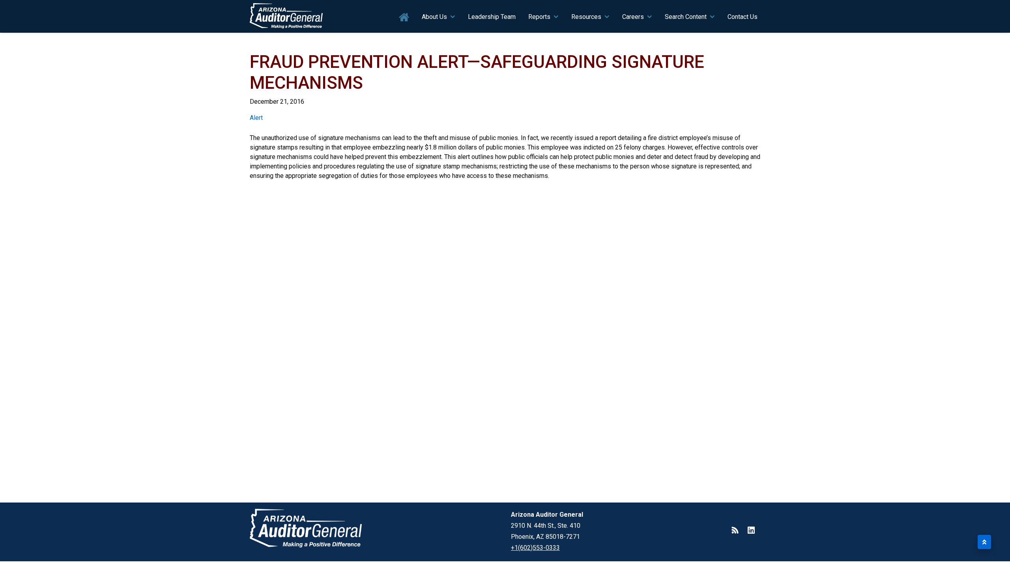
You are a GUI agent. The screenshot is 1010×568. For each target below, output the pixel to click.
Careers (633, 17)
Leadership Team (492, 17)
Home (404, 17)
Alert (256, 117)
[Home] (286, 16)
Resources (586, 17)
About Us (434, 17)
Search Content (686, 17)
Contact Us (743, 17)
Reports (539, 17)
